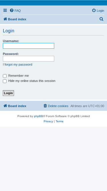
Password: (11, 54)
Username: (11, 41)
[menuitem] (15, 10)
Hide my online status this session (31, 80)
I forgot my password (17, 64)
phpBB (38, 116)
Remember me (18, 75)
